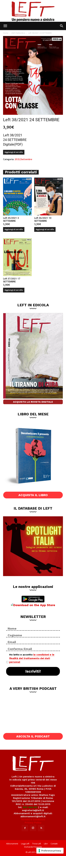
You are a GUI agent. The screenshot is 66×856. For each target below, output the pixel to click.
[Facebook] (25, 828)
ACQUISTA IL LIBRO (33, 495)
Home (5, 33)
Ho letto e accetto (31, 658)
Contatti (54, 843)
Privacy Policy (33, 822)
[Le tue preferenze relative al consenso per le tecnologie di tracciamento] (50, 851)
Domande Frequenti (33, 847)
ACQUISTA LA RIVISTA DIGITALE (33, 401)
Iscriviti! (33, 671)
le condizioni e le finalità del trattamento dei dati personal (31, 658)
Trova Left (36, 843)
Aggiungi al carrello (14, 152)
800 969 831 (30, 807)
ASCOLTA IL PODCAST (33, 736)
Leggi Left (25, 843)
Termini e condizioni (33, 819)
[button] (5, 26)
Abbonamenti (12, 843)
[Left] (33, 11)
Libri (46, 843)
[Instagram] (33, 828)
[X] (41, 828)
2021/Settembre (18, 33)
